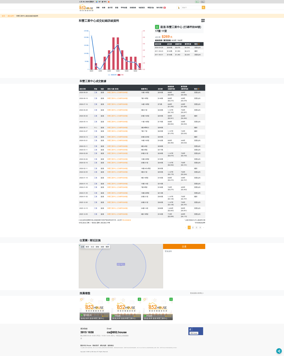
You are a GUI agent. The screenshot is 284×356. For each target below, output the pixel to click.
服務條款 (111, 345)
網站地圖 (103, 345)
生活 (92, 247)
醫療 (107, 247)
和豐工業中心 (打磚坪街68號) (117, 92)
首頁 (3, 16)
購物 (97, 247)
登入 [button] (197, 2)
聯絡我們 (96, 345)
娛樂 (102, 247)
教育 (87, 247)
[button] (98, 7)
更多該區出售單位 (196, 293)
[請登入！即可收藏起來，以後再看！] (81, 299)
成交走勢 (11, 16)
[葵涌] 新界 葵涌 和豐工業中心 (92, 318)
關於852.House (85, 345)
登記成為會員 (126, 220)
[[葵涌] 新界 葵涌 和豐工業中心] (94, 309)
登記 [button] (202, 2)
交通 (82, 247)
